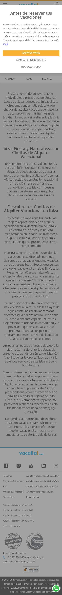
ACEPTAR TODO (31, 53)
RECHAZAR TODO (31, 66)
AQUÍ (5, 44)
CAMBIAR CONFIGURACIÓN (31, 59)
